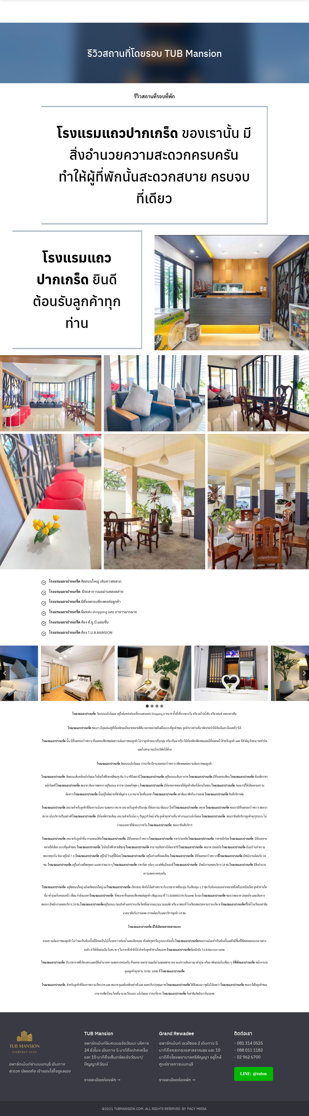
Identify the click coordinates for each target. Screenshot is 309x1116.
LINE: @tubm (253, 1074)
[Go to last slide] (5, 673)
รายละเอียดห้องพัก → (102, 1079)
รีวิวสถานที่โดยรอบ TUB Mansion (154, 53)
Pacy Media (196, 1108)
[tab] (147, 706)
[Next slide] (304, 673)
